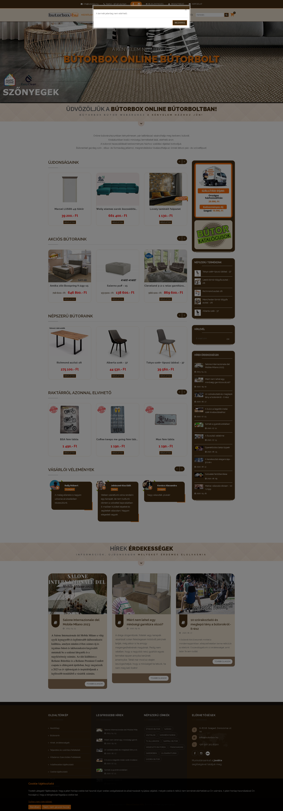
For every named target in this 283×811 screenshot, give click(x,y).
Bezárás (180, 23)
